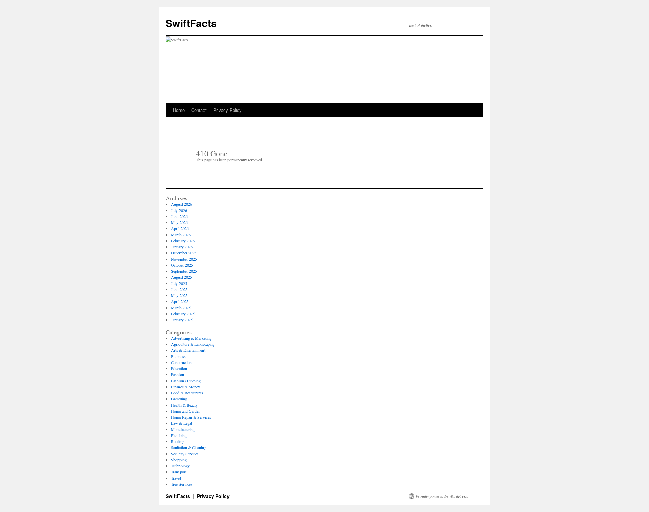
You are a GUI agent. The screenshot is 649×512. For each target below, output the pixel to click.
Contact (199, 110)
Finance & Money (185, 386)
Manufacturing (183, 429)
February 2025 (183, 313)
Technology (180, 465)
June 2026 (179, 216)
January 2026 (182, 246)
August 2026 (181, 204)
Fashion (177, 374)
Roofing (177, 441)
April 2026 (180, 228)
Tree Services (181, 484)
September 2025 (184, 271)
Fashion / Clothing (186, 380)
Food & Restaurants (187, 392)
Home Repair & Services (191, 417)
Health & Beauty (184, 405)
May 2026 (179, 222)
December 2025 (183, 252)
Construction (181, 362)
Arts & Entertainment (188, 350)
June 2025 (179, 289)
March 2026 (181, 234)
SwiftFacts (191, 23)
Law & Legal (181, 423)
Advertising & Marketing (191, 338)
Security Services (185, 453)
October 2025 (182, 265)
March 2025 (181, 307)
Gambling (179, 398)
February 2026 (183, 240)
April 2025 (180, 301)
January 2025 (182, 319)
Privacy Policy (227, 110)
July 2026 (179, 210)
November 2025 (184, 259)
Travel (176, 478)
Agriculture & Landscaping (193, 344)
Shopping (179, 459)
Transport (178, 471)
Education (179, 368)
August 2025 (181, 277)
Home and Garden (185, 411)
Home (179, 110)
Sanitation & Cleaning (188, 447)
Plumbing (179, 435)
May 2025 (179, 295)
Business (178, 356)
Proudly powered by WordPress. (442, 496)
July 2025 (179, 283)
